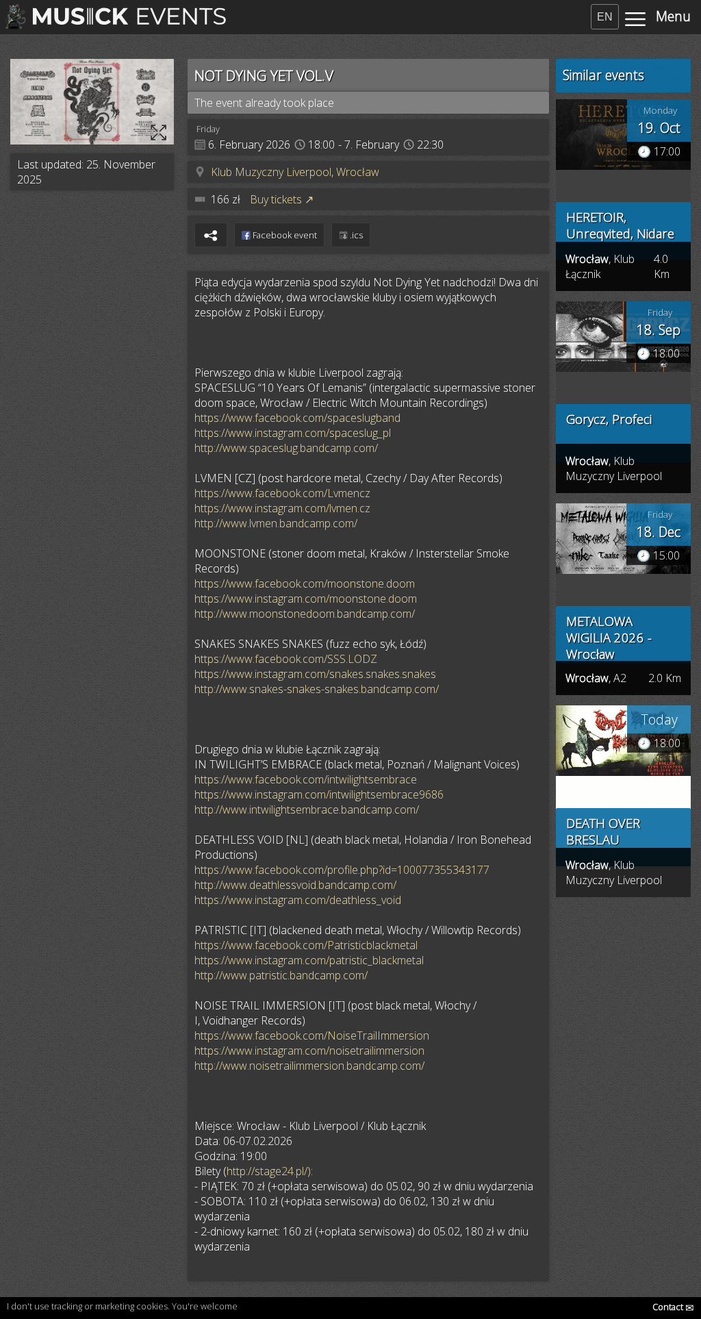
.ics (355, 235)
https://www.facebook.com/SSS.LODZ (285, 658)
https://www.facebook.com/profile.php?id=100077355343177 (341, 869)
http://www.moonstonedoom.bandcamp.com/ (304, 613)
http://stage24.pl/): (270, 1171)
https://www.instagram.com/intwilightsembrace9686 (319, 794)
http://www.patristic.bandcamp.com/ (281, 975)
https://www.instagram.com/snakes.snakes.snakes (315, 673)
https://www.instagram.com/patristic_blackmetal (309, 960)
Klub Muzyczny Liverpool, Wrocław (295, 171)
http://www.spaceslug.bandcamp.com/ (286, 447)
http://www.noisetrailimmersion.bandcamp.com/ (309, 1065)
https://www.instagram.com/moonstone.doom (305, 598)
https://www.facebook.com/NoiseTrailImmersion (311, 1035)
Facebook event (284, 235)
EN (605, 17)
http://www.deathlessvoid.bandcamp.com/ (295, 884)
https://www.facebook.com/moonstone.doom (304, 583)
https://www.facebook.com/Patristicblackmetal (306, 945)
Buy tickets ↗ (282, 199)
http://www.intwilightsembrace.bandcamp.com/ (306, 809)
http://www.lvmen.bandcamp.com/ (275, 523)
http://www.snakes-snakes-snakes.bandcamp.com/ (316, 688)
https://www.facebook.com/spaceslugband (297, 417)
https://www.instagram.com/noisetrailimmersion (309, 1050)
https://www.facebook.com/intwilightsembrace (305, 779)
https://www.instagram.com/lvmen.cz (282, 508)
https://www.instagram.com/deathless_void (297, 899)
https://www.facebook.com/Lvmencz (282, 493)
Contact (673, 1307)
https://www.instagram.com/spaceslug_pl (292, 432)
